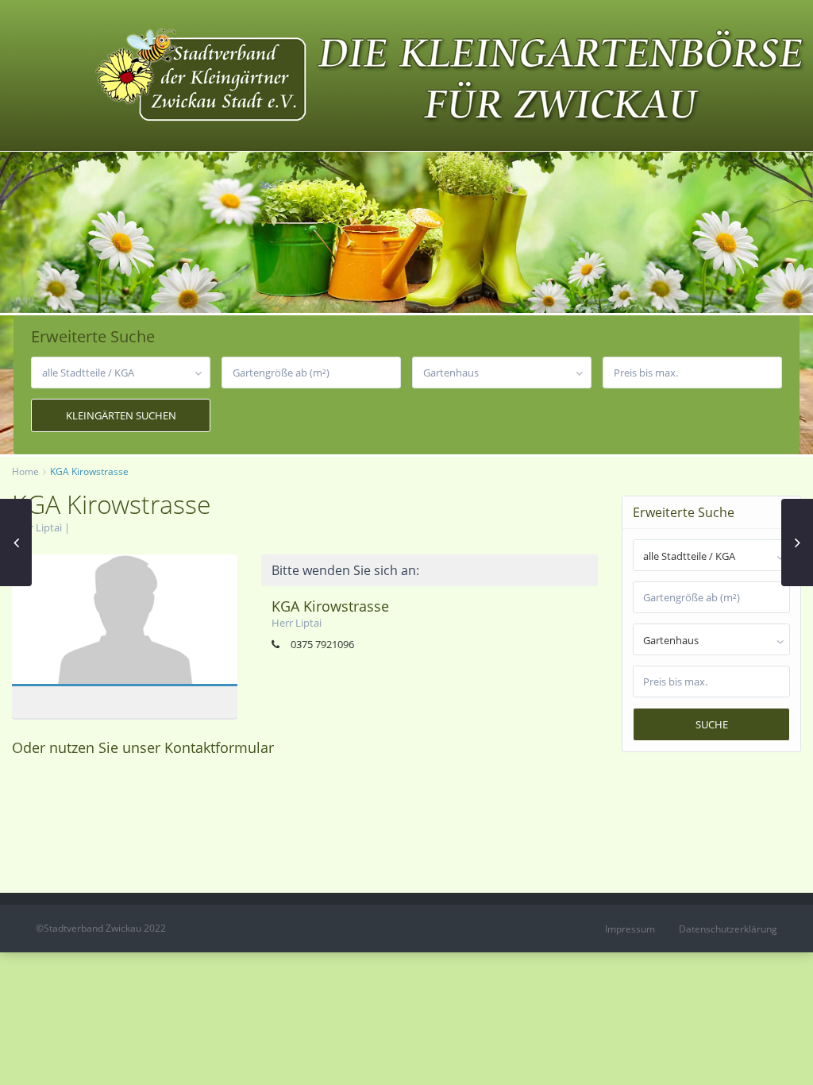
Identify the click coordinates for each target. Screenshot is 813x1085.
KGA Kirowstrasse (124, 622)
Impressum (630, 929)
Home (25, 471)
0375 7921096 (322, 644)
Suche (711, 724)
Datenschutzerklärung (728, 929)
